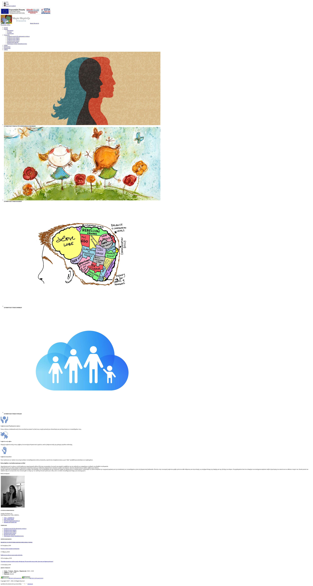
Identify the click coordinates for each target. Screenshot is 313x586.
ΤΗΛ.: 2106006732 (9, 518)
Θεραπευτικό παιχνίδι (12, 42)
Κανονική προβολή (11, 6)
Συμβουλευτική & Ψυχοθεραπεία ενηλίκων (18, 36)
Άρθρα (5, 45)
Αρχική (6, 27)
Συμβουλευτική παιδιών (13, 38)
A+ (7, 2)
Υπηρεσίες (7, 35)
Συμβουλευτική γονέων (13, 41)
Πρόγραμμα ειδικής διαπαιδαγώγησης (17, 43)
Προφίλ (6, 29)
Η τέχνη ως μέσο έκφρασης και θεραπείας (10, 548)
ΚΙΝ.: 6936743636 (9, 519)
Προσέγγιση (10, 33)
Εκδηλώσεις (7, 46)
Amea (7, 4)
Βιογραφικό (10, 30)
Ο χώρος (9, 32)
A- (4, 2)
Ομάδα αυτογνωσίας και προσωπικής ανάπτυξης (11, 555)
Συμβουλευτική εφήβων (13, 39)
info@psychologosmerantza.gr (12, 520)
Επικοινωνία (7, 48)
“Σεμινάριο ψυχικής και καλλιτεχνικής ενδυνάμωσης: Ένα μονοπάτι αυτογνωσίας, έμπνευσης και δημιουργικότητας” (27, 561)
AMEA (6, 49)
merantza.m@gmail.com (10, 522)
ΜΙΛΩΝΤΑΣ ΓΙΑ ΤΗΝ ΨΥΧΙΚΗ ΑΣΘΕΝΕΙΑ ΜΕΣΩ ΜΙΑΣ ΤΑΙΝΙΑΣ (16, 542)
